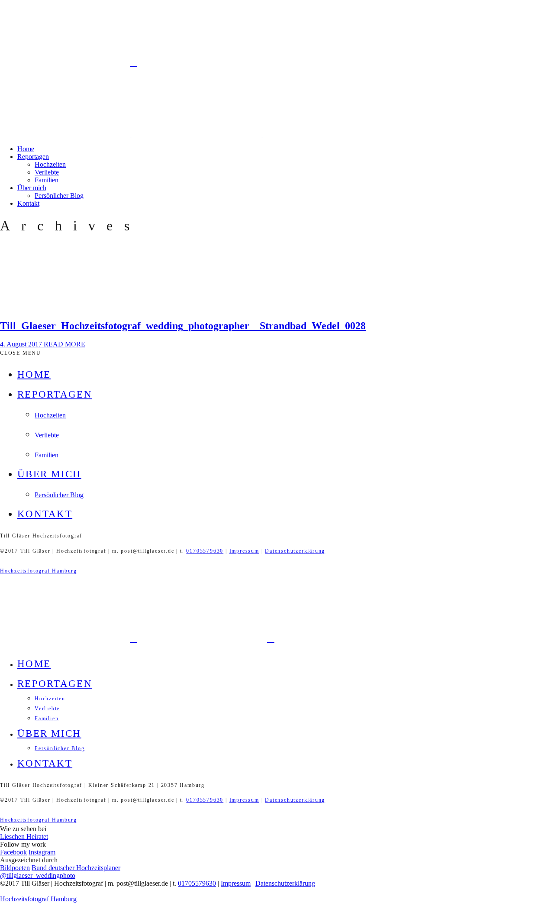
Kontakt (28, 203)
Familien (46, 180)
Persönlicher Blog (59, 195)
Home (25, 148)
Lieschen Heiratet (24, 836)
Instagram (42, 852)
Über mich (31, 187)
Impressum (244, 551)
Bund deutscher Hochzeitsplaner (76, 867)
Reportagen (33, 156)
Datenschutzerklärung (295, 551)
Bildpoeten (15, 867)
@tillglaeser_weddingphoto (37, 875)
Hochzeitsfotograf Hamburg (38, 571)
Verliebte (47, 172)
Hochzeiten (50, 164)
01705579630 (204, 551)
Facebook (13, 852)
